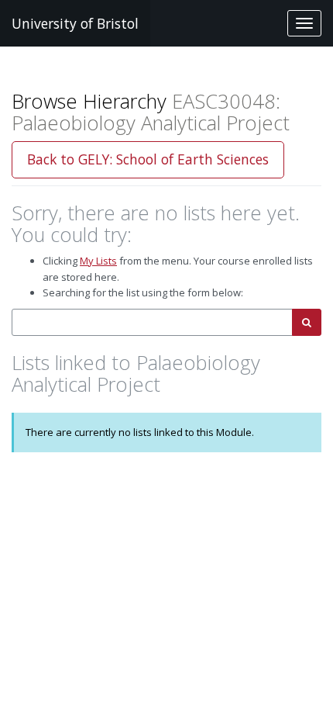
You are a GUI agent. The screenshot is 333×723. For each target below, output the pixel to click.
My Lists (98, 261)
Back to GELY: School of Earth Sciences (148, 159)
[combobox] (152, 322)
